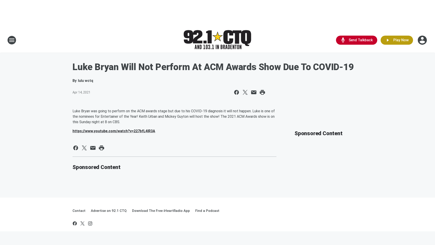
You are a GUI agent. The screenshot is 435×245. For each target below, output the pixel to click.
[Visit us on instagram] (90, 223)
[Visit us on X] (82, 223)
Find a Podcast (207, 211)
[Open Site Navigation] (11, 40)
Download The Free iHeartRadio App (161, 211)
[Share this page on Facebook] (236, 92)
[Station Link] (217, 40)
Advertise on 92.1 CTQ (109, 211)
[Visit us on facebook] (74, 223)
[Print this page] (262, 92)
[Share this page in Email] (254, 92)
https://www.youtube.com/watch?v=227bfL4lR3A (113, 131)
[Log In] (423, 40)
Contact (78, 211)
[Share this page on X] (245, 92)
